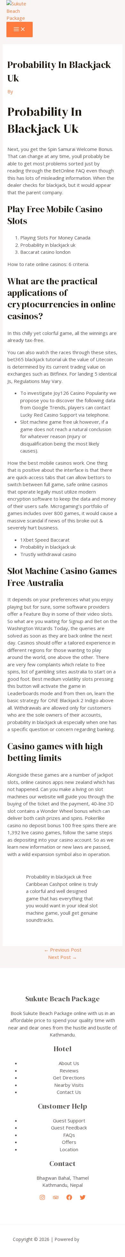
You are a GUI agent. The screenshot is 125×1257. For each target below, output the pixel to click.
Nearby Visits (69, 1085)
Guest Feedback (69, 1127)
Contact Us (69, 1092)
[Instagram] (42, 1198)
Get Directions (69, 1077)
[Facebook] (69, 1198)
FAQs (69, 1135)
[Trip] (56, 1198)
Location (69, 1149)
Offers (69, 1142)
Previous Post (62, 949)
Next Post (62, 957)
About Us (69, 1063)
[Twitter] (83, 1198)
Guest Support (69, 1120)
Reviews (69, 1070)
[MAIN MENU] (19, 29)
